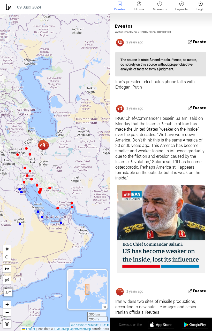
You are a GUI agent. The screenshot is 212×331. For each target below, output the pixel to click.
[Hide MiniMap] (104, 306)
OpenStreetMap (80, 329)
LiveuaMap (61, 329)
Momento (159, 9)
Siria (95, 7)
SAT (8, 292)
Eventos (119, 9)
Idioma (139, 9)
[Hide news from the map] (7, 280)
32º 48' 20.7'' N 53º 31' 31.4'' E (90, 324)
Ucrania (54, 7)
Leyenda (181, 9)
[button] (72, 207)
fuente (199, 42)
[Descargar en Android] (195, 325)
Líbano (76, 7)
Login (200, 9)
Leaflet (30, 329)
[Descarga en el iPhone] (161, 325)
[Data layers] (7, 324)
